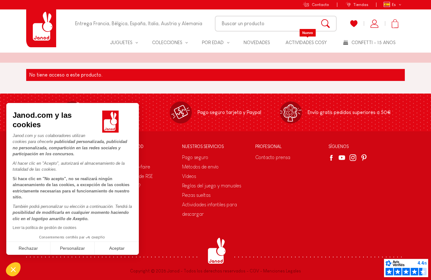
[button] (13, 269)
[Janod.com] (41, 23)
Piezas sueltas (196, 195)
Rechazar (28, 248)
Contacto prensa (272, 157)
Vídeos (189, 176)
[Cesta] (395, 23)
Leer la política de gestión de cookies (44, 228)
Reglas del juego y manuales (211, 185)
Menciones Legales (282, 270)
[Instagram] (352, 158)
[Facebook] (332, 157)
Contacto (320, 4)
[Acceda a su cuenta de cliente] (374, 23)
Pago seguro (195, 157)
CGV (254, 270)
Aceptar (117, 248)
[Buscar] (325, 23)
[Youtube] (341, 158)
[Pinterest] (363, 158)
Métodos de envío (200, 166)
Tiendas (360, 4)
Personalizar (72, 248)
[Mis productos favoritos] (354, 23)
